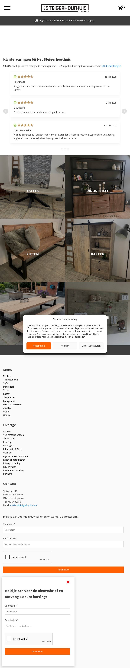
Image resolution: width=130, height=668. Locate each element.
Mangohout (9, 400)
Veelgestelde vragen (13, 434)
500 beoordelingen (111, 65)
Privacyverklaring (11, 463)
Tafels (6, 383)
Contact (7, 431)
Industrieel (8, 386)
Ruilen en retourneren (14, 459)
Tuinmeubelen (10, 379)
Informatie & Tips (12, 449)
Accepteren (39, 345)
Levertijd (7, 441)
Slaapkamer (9, 397)
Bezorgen (8, 445)
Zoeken (7, 376)
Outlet (6, 411)
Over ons (8, 452)
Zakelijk (7, 407)
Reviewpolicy (9, 466)
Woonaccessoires (12, 404)
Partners (7, 473)
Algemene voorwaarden (15, 456)
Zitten (6, 390)
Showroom (9, 438)
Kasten (6, 393)
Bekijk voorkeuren (91, 345)
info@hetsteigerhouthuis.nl (23, 505)
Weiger (65, 345)
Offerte (6, 415)
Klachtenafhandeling (13, 470)
